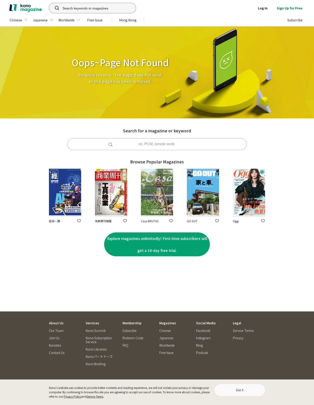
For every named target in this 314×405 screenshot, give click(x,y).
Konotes (55, 345)
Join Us (54, 338)
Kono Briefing (96, 364)
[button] (79, 220)
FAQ (125, 345)
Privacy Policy (72, 396)
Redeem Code (133, 338)
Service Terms (94, 396)
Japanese (166, 338)
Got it (239, 390)
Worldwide (167, 345)
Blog (199, 345)
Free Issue (166, 353)
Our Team (56, 331)
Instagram (203, 338)
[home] (25, 8)
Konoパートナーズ (99, 357)
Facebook (203, 331)
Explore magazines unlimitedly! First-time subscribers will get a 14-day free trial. (157, 244)
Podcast (202, 353)
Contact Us (56, 353)
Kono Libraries (96, 349)
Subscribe (130, 331)
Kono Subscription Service (99, 340)
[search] (54, 8)
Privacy (238, 338)
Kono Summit (96, 331)
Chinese (165, 331)
